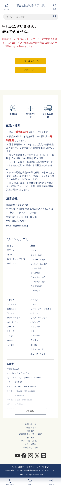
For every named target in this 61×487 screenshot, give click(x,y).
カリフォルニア (37, 349)
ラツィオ (11, 313)
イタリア (11, 300)
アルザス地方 (36, 286)
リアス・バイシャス (38, 318)
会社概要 (30, 437)
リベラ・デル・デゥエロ (40, 309)
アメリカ (34, 340)
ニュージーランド (38, 354)
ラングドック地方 (38, 277)
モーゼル (11, 345)
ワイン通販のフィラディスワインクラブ (30, 467)
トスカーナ (11, 304)
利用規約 (30, 431)
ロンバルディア (13, 318)
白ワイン (11, 254)
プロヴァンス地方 (38, 282)
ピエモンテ (11, 309)
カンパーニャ (12, 322)
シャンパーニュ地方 (38, 264)
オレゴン (34, 345)
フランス (34, 250)
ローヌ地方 (35, 273)
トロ (32, 331)
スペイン (34, 300)
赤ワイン (11, 250)
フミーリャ (35, 335)
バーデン (11, 340)
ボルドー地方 (36, 255)
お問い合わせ (30, 424)
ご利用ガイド (30, 428)
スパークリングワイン (16, 259)
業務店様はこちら (30, 447)
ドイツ (10, 336)
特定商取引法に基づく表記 (30, 434)
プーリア (11, 326)
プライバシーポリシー (30, 441)
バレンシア (35, 322)
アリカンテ (35, 326)
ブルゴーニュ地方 (38, 260)
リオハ (33, 304)
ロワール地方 (36, 268)
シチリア (11, 331)
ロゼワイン (11, 263)
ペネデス (34, 313)
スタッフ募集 (30, 444)
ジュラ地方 (35, 290)
